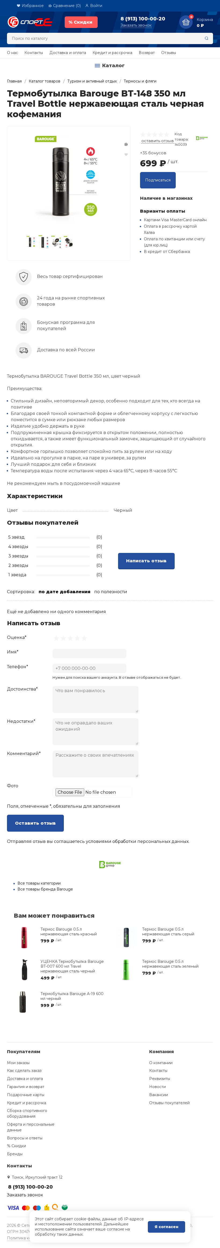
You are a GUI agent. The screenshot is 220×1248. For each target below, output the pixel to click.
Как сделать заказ (24, 1070)
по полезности (110, 591)
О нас (12, 52)
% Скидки (16, 1145)
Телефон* (17, 666)
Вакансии (158, 1094)
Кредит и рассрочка (113, 52)
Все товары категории (39, 883)
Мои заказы (18, 1062)
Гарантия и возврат (25, 1086)
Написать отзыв (146, 560)
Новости (157, 1086)
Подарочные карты (25, 1094)
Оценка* (17, 637)
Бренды (15, 1154)
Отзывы (168, 52)
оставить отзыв (157, 140)
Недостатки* (21, 721)
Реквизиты (159, 1078)
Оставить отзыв (35, 823)
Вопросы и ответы (24, 1138)
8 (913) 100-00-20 (142, 19)
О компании (161, 1062)
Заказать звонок (136, 25)
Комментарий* (24, 753)
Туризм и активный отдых (92, 81)
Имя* (13, 652)
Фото (12, 785)
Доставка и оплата (67, 52)
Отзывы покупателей (169, 1102)
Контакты (33, 52)
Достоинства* (22, 689)
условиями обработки (111, 841)
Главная (14, 81)
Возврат (147, 52)
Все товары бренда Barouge (45, 889)
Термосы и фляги (140, 81)
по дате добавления (64, 591)
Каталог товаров (44, 81)
